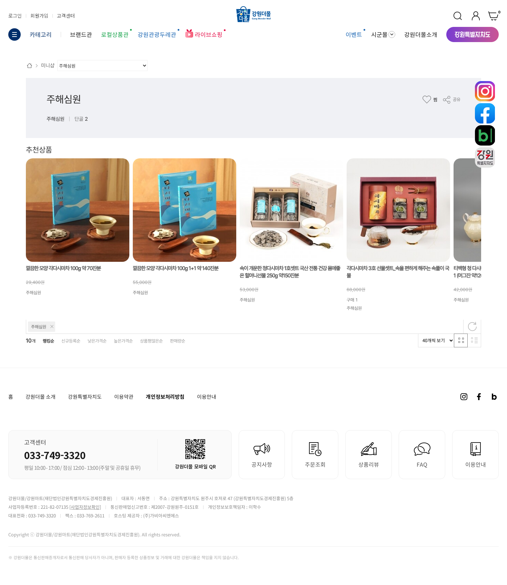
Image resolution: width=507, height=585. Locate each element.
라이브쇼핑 (208, 34)
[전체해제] (472, 327)
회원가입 (39, 15)
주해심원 (64, 99)
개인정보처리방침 (165, 396)
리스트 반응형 (474, 340)
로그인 (15, 15)
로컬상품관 (115, 34)
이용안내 (206, 396)
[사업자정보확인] (85, 507)
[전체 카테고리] (14, 34)
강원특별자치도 (85, 396)
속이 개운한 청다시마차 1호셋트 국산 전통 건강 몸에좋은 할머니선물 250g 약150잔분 (290, 272)
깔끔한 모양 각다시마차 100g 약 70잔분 (63, 268)
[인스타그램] (463, 396)
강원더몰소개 (420, 34)
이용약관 (123, 396)
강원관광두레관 (157, 34)
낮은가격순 (97, 341)
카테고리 (41, 34)
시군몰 (379, 34)
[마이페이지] (475, 15)
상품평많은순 (151, 341)
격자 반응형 (461, 340)
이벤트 (354, 34)
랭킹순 (48, 341)
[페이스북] (479, 396)
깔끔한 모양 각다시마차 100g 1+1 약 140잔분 (175, 268)
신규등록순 (70, 341)
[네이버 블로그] (494, 396)
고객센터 (66, 15)
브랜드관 (81, 34)
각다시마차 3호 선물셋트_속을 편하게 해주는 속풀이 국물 (398, 272)
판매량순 (177, 341)
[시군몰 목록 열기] (391, 34)
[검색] (458, 15)
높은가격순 (123, 341)
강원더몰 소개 (41, 396)
